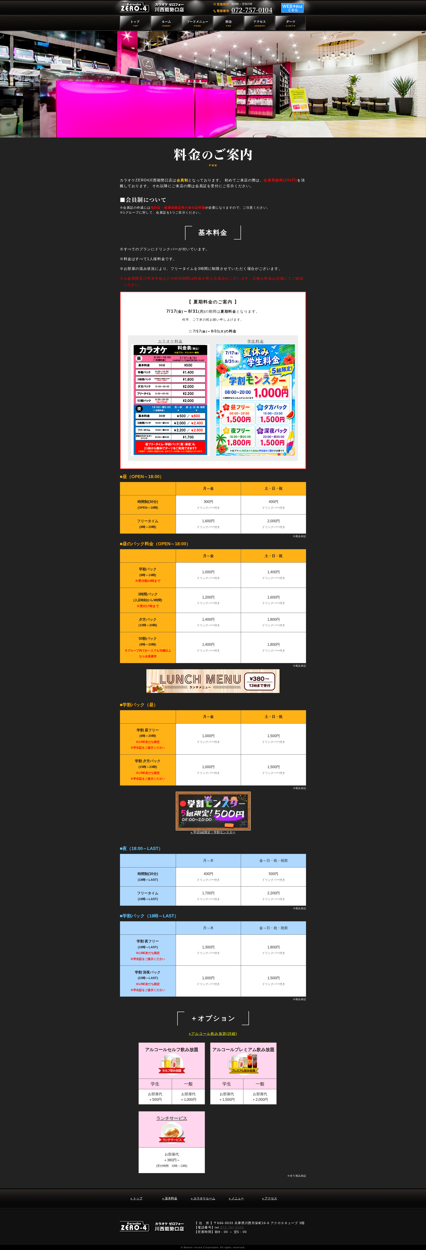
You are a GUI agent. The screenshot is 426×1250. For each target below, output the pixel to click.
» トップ (136, 1198)
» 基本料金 (169, 1198)
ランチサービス (171, 1118)
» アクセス (269, 1198)
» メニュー (236, 1198)
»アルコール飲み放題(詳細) (213, 1034)
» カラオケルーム (203, 1198)
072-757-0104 (251, 9)
